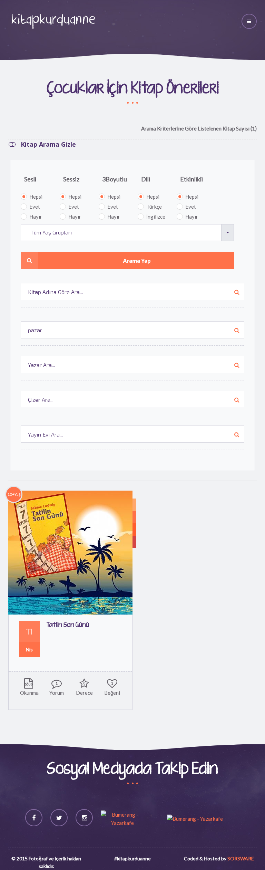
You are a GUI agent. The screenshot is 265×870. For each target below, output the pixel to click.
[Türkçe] (134, 505)
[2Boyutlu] (134, 529)
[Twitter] (59, 817)
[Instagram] (84, 817)
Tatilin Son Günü (68, 625)
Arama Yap (137, 260)
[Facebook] (33, 817)
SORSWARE (240, 858)
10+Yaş (14, 494)
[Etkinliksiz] (134, 542)
